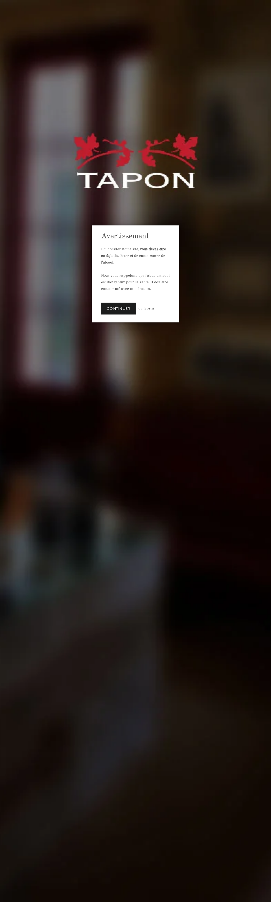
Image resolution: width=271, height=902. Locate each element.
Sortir (149, 308)
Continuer (119, 308)
